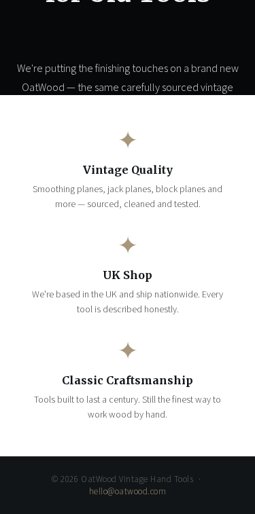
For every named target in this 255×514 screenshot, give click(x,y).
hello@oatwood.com (128, 491)
